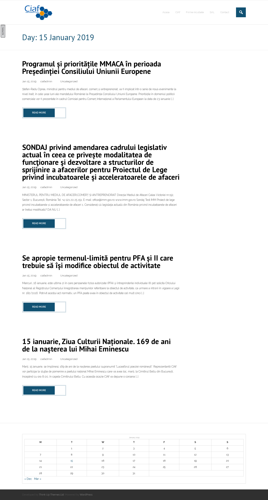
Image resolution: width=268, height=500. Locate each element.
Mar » (37, 478)
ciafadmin (46, 81)
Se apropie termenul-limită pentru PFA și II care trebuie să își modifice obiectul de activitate (97, 261)
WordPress (86, 494)
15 (71, 460)
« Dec (28, 478)
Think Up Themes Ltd (51, 494)
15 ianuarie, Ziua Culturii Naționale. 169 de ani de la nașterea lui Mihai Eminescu (96, 344)
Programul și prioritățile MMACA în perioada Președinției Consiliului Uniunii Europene (91, 67)
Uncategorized (68, 81)
